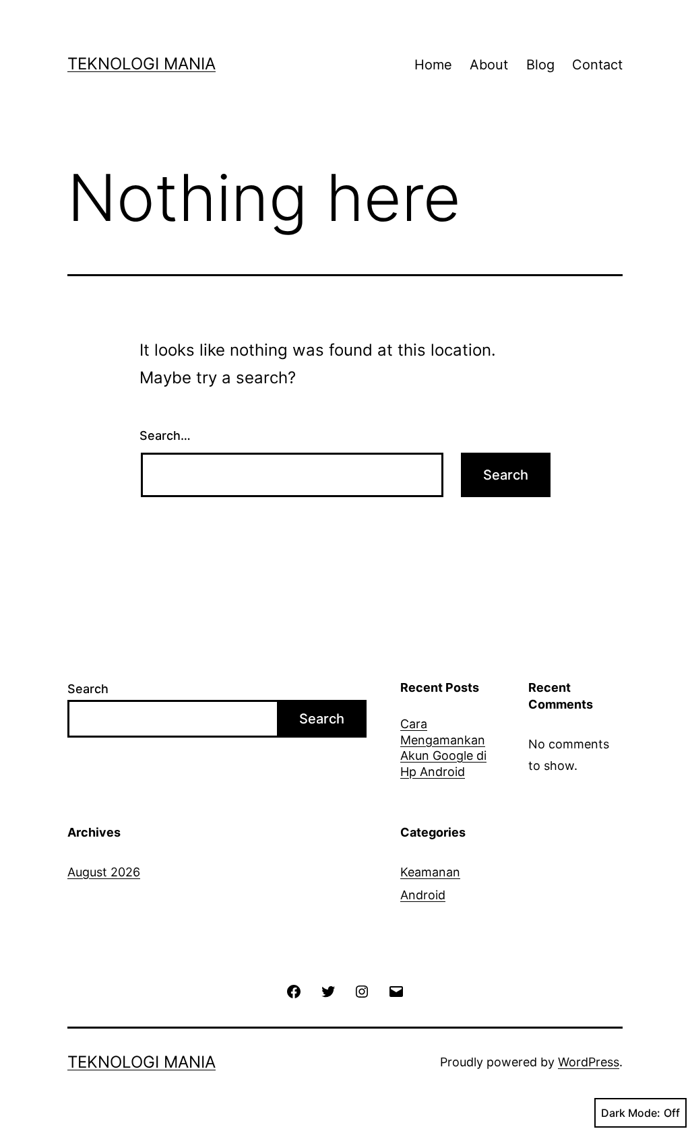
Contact (597, 65)
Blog (540, 65)
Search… (165, 435)
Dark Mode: (630, 1113)
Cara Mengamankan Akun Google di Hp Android (443, 747)
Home (433, 65)
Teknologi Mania (141, 63)
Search (87, 689)
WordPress (588, 1062)
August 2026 (103, 872)
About (489, 65)
